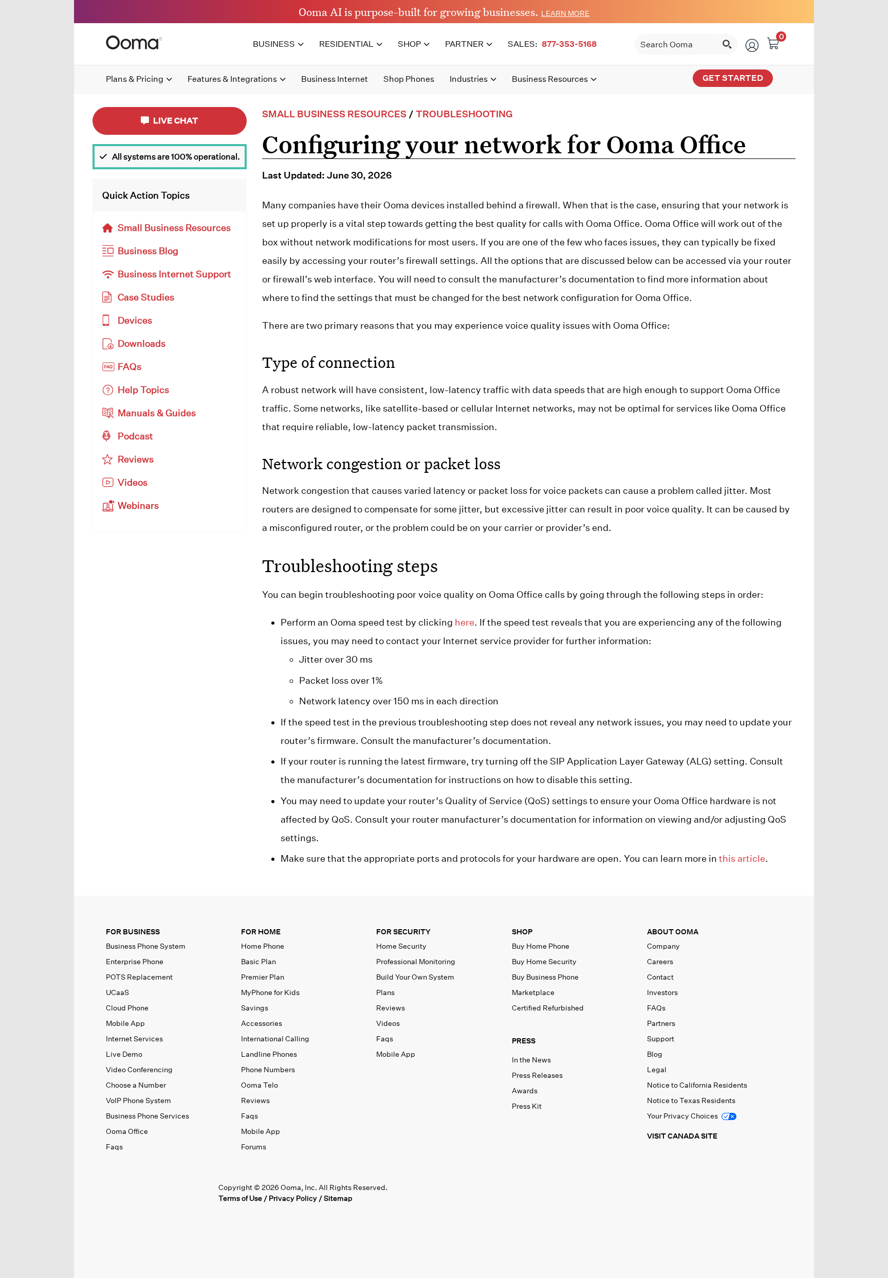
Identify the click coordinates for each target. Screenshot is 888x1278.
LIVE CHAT (175, 121)
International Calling (275, 1038)
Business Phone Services (147, 1116)
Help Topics (143, 389)
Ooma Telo (259, 1085)
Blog (654, 1054)
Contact (660, 977)
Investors (662, 992)
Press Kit (527, 1106)
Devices (135, 320)
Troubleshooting (464, 114)
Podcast (135, 436)
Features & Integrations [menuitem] (232, 79)
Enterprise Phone (134, 961)
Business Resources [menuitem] (550, 79)
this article (742, 858)
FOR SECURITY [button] (403, 932)
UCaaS (117, 992)
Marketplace (533, 992)
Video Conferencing (139, 1069)
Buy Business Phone (545, 977)
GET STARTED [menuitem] (732, 78)
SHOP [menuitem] (409, 44)
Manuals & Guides (157, 412)
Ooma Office (127, 1131)
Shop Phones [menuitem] (408, 79)
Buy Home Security (544, 961)
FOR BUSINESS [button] (133, 932)
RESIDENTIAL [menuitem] (346, 44)
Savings (254, 1008)
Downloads (141, 343)
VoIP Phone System (138, 1100)
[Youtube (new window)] (179, 1192)
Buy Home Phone (540, 946)
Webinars (138, 505)
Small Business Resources (174, 227)
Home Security (401, 946)
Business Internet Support (174, 274)
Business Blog (148, 250)
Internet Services (134, 1038)
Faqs (114, 1146)
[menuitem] (553, 44)
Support (660, 1038)
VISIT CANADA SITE (682, 1136)
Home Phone (262, 946)
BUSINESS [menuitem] (274, 44)
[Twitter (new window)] (135, 1192)
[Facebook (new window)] (114, 1192)
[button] (577, 1043)
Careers (660, 961)
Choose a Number (136, 1085)
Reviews (136, 459)
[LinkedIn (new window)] (157, 1192)
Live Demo (124, 1054)
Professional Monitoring (415, 961)
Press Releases (537, 1075)
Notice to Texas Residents (691, 1100)
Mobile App (125, 1023)
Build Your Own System (415, 977)
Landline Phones (269, 1054)
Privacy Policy (293, 1198)
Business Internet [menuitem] (334, 79)
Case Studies (146, 297)
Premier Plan (262, 977)
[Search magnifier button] (727, 44)
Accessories (261, 1023)
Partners (661, 1023)
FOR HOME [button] (261, 932)
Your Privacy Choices (683, 1116)
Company (663, 946)
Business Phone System (146, 946)
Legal (657, 1069)
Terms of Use (240, 1198)
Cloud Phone (127, 1008)
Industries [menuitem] (469, 79)
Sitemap (338, 1198)
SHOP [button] (522, 932)
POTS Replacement (139, 977)
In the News (531, 1059)
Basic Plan (258, 961)
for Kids (270, 992)
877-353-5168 (569, 44)
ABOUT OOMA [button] (672, 932)
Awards (525, 1090)
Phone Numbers (268, 1069)
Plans (385, 992)
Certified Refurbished (548, 1008)
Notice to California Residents (697, 1085)
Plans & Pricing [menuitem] (134, 79)
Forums (253, 1146)
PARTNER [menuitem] (464, 44)
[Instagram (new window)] (200, 1192)
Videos (132, 482)
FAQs (129, 366)
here (464, 622)
